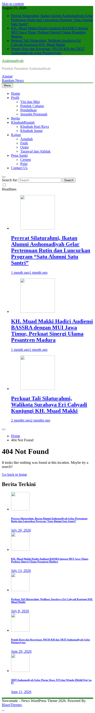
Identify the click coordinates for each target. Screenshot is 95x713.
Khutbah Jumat (31, 131)
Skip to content (13, 4)
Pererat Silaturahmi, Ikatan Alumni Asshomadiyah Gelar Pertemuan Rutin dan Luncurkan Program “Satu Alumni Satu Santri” (52, 20)
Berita (15, 118)
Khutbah (23, 122)
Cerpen (25, 160)
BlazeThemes (12, 705)
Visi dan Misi (30, 102)
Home (15, 93)
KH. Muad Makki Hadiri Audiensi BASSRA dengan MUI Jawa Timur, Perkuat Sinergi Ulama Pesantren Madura (49, 32)
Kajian (16, 135)
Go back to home (14, 474)
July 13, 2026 (21, 571)
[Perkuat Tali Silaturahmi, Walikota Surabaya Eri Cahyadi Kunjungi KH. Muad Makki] (37, 389)
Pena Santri (19, 155)
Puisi (23, 164)
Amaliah (26, 139)
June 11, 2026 (21, 692)
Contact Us (19, 168)
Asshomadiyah (13, 61)
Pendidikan (28, 110)
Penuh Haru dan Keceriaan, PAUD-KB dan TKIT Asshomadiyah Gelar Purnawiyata (48, 51)
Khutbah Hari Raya (34, 127)
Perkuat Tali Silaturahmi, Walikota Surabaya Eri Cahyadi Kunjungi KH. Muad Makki (46, 43)
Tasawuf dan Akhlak (35, 151)
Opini (24, 147)
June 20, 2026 (21, 651)
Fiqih (24, 143)
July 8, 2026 (20, 611)
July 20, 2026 (21, 530)
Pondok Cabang (32, 106)
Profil (15, 98)
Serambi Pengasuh (33, 114)
